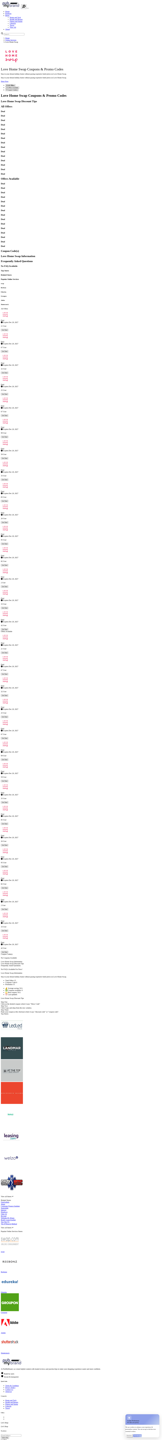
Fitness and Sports (16, 21)
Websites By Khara (7, 1218)
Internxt (3, 1210)
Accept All (137, 1435)
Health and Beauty (16, 19)
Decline (129, 1435)
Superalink (4, 1208)
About (7, 29)
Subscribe (5, 1438)
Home (7, 12)
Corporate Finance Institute (10, 1206)
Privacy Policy (10, 1388)
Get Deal (4, 330)
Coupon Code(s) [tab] (12, 90)
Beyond (3, 1216)
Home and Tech (15, 17)
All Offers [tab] (10, 85)
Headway (4, 1212)
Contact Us (9, 1390)
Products (8, 13)
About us (8, 1392)
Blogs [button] (7, 15)
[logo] (11, 8)
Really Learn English (8, 1220)
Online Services (10, 40)
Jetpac (3, 1204)
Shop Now (4, 81)
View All (13, 27)
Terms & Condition (12, 1386)
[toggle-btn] (28, 8)
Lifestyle (13, 23)
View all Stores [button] (6, 1196)
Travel (12, 25)
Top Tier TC (5, 1222)
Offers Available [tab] (12, 87)
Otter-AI (4, 1214)
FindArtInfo (5, 1202)
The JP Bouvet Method (9, 1224)
